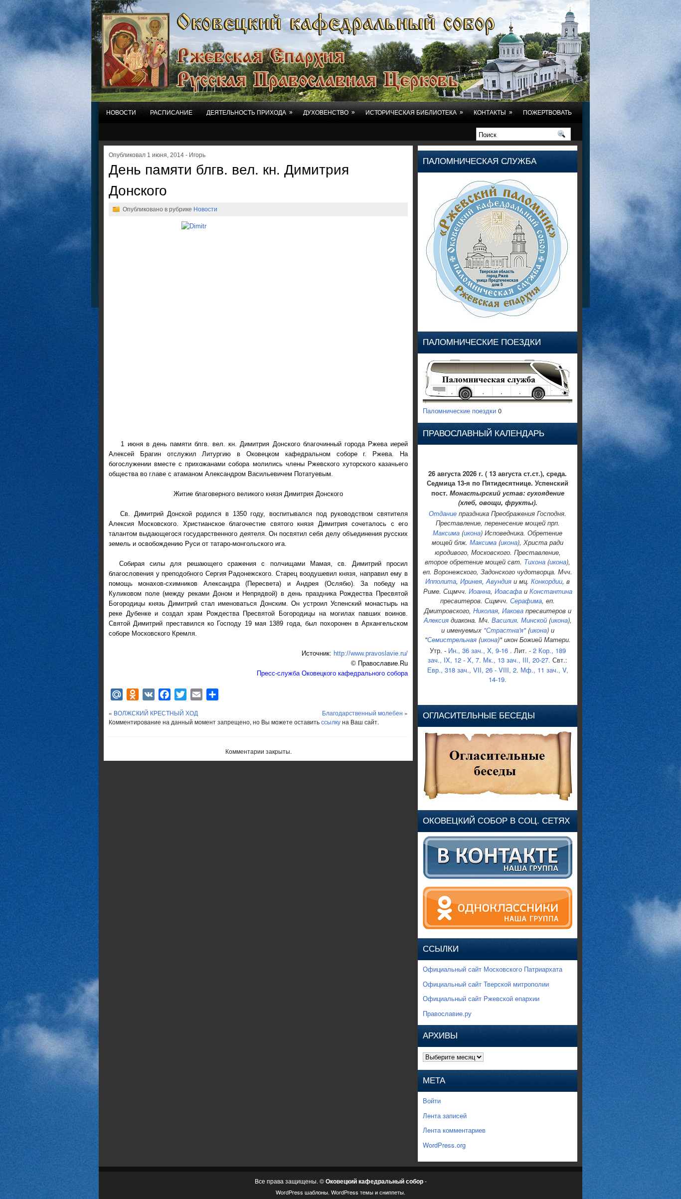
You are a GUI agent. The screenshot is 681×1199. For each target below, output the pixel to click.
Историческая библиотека (414, 112)
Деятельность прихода (249, 112)
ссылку (330, 721)
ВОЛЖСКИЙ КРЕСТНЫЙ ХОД (156, 712)
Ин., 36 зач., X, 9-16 (478, 650)
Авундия (498, 581)
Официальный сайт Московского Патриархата (492, 969)
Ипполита (440, 581)
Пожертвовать (547, 112)
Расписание (171, 112)
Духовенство (329, 112)
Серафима (526, 600)
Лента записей (445, 1115)
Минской (534, 620)
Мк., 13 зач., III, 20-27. (516, 660)
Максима (446, 532)
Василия (504, 620)
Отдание (443, 513)
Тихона (534, 561)
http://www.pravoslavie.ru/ (371, 653)
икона (472, 532)
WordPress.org (444, 1145)
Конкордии (546, 581)
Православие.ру (447, 1013)
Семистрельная (452, 639)
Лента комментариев (454, 1130)
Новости (121, 112)
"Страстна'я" (505, 630)
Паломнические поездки (459, 410)
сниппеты (391, 1192)
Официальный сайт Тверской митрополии (486, 984)
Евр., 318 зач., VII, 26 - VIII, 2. (472, 670)
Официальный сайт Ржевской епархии (481, 998)
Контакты (493, 112)
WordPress (289, 1192)
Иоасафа (508, 591)
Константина (550, 591)
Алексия (436, 620)
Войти (432, 1100)
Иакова (512, 610)
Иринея (471, 581)
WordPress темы (352, 1192)
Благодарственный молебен (362, 712)
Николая (485, 610)
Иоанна (480, 591)
